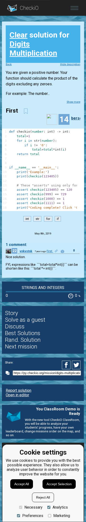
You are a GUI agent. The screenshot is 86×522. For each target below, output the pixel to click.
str (37, 219)
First (50, 251)
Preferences (32, 515)
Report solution (18, 390)
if (58, 219)
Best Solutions (22, 333)
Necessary (33, 507)
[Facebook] (67, 365)
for (48, 219)
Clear (18, 34)
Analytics (60, 507)
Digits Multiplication (33, 48)
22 (14, 251)
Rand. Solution (23, 340)
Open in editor (17, 395)
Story (11, 313)
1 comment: (16, 244)
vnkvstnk (26, 251)
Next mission (21, 346)
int (27, 219)
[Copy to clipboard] (9, 372)
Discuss (15, 326)
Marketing (61, 515)
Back (9, 64)
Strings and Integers (43, 287)
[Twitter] (76, 365)
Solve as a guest (25, 319)
